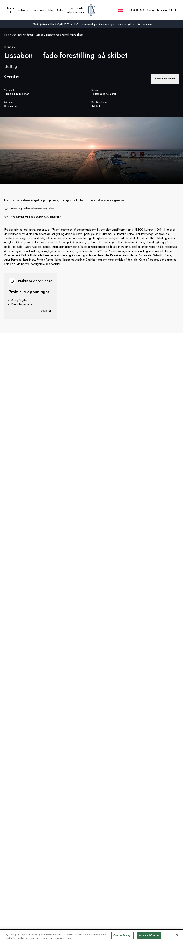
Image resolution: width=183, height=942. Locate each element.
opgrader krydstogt (22, 34)
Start (6, 34)
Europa (9, 47)
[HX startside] (91, 10)
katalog (39, 34)
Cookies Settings (122, 935)
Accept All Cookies (149, 935)
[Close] (177, 935)
